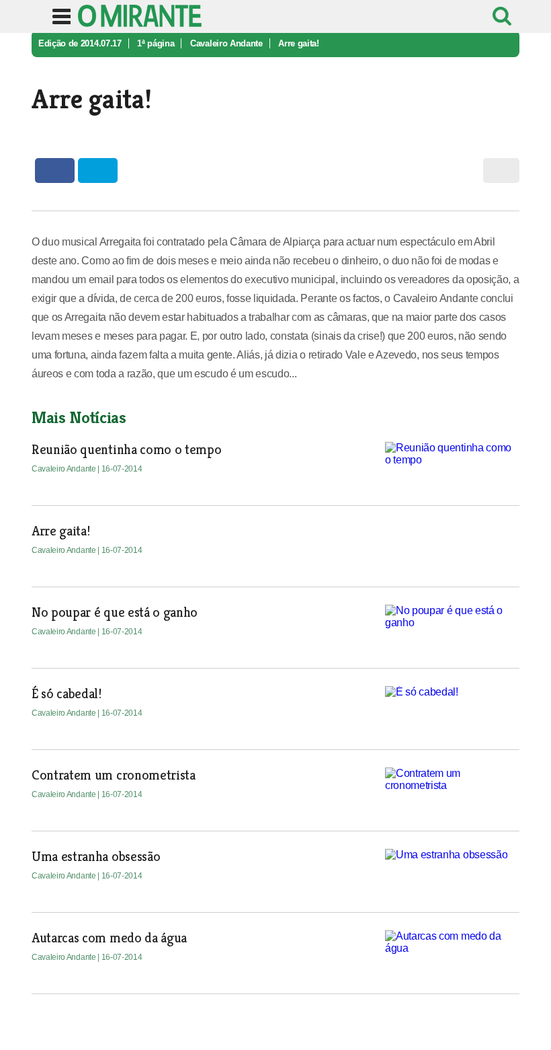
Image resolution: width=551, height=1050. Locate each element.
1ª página (155, 43)
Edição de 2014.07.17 (80, 43)
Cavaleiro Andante (226, 43)
